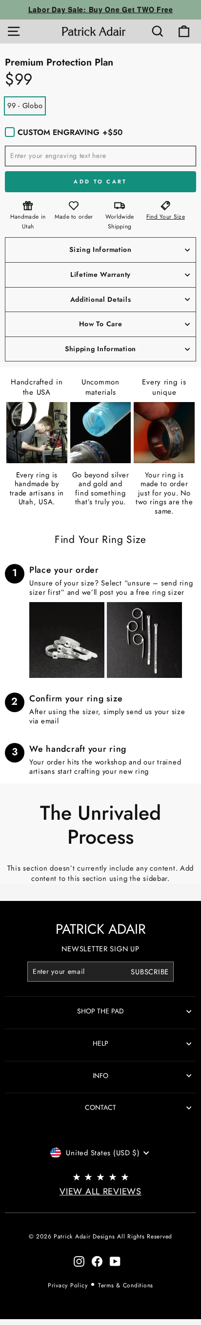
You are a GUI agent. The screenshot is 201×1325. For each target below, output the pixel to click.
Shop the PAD (100, 1011)
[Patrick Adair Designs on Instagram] (79, 1261)
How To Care (100, 324)
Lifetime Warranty (100, 274)
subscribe (150, 971)
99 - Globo (24, 105)
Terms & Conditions (125, 1285)
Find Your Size (165, 216)
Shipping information (100, 349)
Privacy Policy (67, 1285)
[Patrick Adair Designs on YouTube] (115, 1261)
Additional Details (100, 299)
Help (100, 1043)
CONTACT (100, 1107)
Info (100, 1075)
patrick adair (101, 929)
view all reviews (100, 1191)
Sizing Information (100, 249)
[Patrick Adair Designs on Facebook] (97, 1261)
